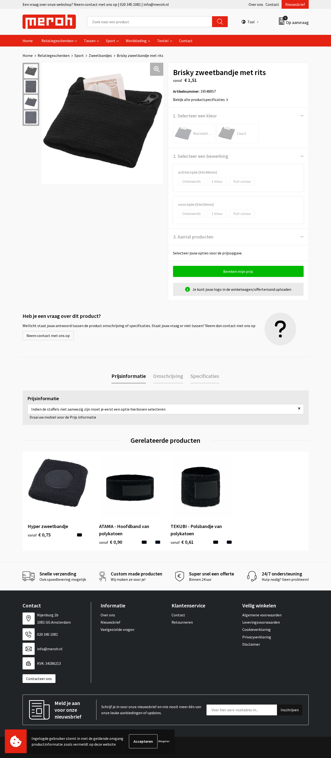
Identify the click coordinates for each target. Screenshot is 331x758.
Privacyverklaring (256, 637)
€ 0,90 (110, 542)
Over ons (256, 4)
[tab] (128, 376)
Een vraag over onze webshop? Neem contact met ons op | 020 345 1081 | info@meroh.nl (96, 4)
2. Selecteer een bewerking (200, 156)
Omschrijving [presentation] (168, 376)
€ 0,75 (39, 535)
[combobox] (149, 21)
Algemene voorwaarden (262, 615)
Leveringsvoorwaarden (261, 622)
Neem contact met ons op (48, 335)
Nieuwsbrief (295, 4)
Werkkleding (136, 40)
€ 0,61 (182, 542)
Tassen (89, 40)
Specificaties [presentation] (204, 376)
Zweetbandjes (100, 55)
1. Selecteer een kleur (195, 116)
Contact (272, 4)
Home (28, 40)
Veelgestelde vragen (117, 629)
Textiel (163, 40)
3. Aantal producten (193, 237)
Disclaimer (251, 644)
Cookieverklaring (256, 629)
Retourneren (182, 622)
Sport (110, 40)
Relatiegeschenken (57, 40)
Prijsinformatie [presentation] (128, 376)
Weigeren (164, 741)
